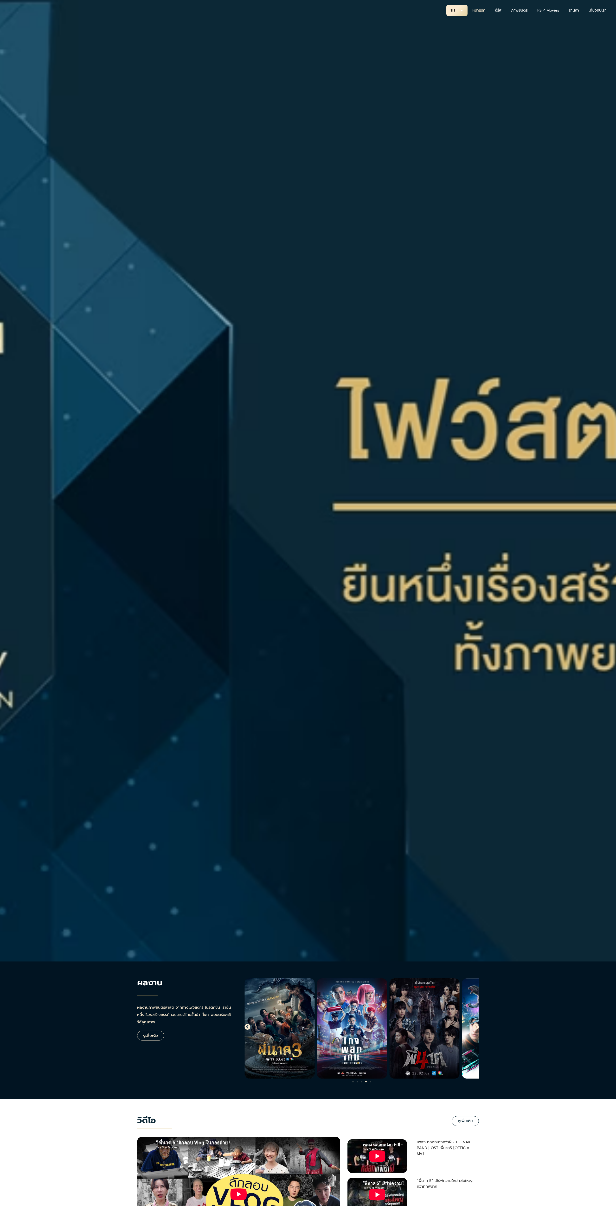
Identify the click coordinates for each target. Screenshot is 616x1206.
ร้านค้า (574, 10)
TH (452, 10)
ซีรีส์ (498, 10)
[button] (247, 1027)
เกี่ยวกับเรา (597, 10)
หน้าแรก (478, 10)
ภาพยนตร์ (519, 10)
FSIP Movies (548, 10)
